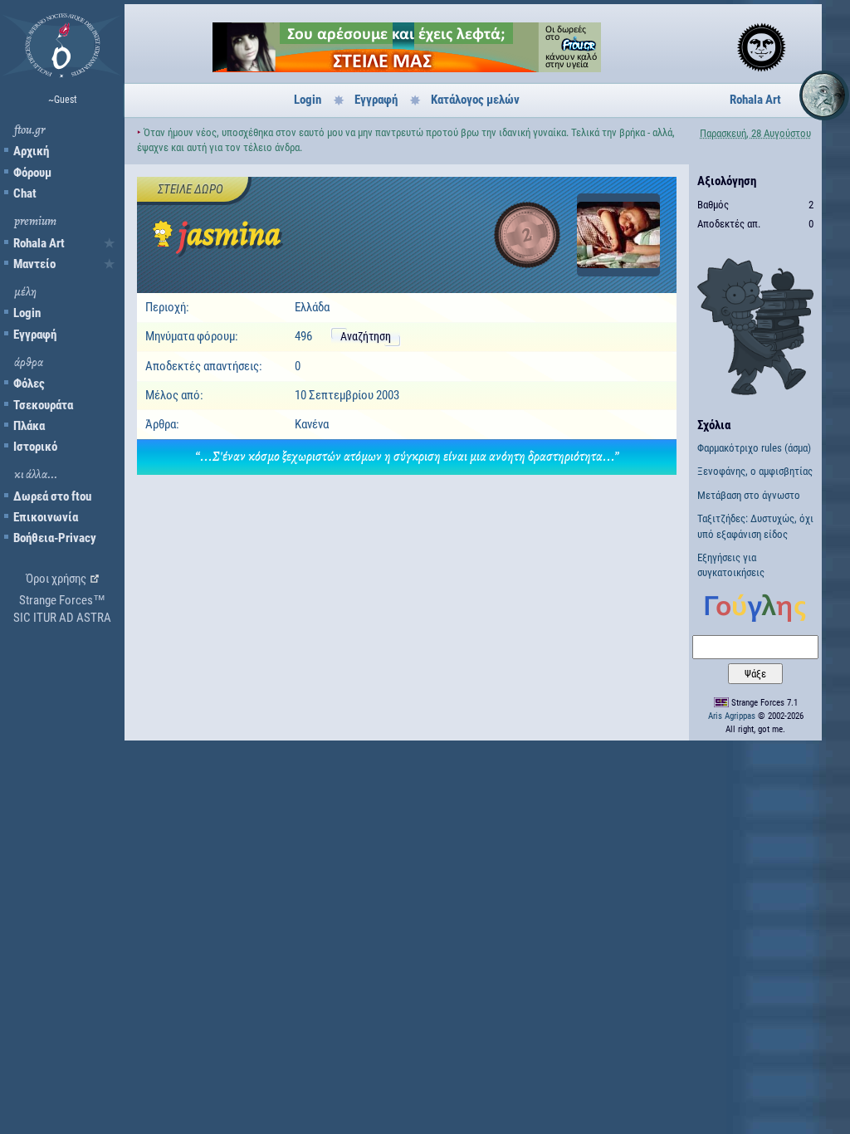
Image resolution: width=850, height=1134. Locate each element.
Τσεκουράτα (43, 405)
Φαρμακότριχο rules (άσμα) (754, 448)
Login (27, 312)
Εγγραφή (34, 334)
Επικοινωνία (45, 517)
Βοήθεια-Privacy (54, 537)
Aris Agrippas (731, 716)
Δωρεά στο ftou (52, 496)
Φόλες (29, 383)
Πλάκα (29, 425)
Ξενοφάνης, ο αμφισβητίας (755, 471)
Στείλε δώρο (190, 189)
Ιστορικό (35, 446)
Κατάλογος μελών (475, 99)
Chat (25, 193)
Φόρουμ (32, 172)
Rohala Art (39, 243)
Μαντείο (34, 264)
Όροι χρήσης (56, 578)
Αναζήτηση (365, 336)
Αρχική (31, 151)
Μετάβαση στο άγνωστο (748, 495)
